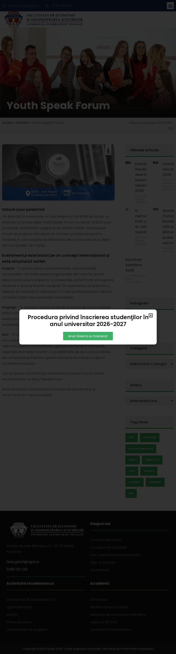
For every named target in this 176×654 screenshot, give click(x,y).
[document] (88, 327)
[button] (150, 315)
